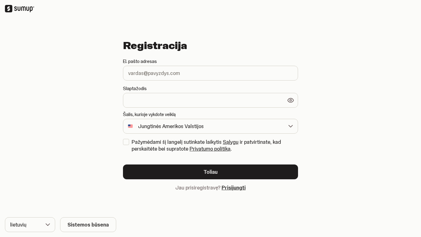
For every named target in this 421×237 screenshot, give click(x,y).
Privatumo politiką (210, 149)
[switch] (290, 100)
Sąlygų (231, 142)
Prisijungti (234, 188)
